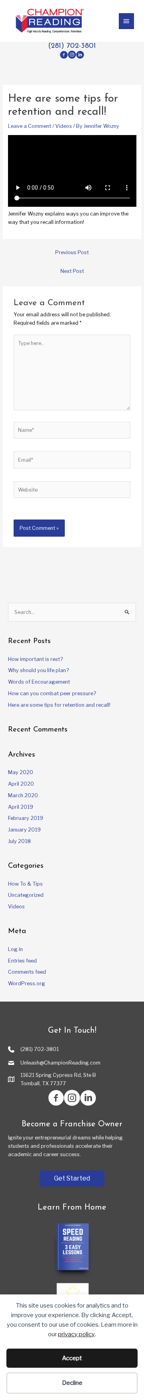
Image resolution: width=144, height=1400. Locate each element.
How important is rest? (35, 659)
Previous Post (72, 252)
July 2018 (19, 841)
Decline (72, 1382)
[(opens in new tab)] (72, 1250)
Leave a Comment (29, 126)
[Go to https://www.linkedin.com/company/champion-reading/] (80, 56)
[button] (72, 1178)
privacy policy (76, 1334)
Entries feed (22, 961)
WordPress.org (26, 983)
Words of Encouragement (39, 682)
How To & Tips (25, 884)
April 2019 (20, 807)
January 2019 (24, 830)
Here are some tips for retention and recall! (59, 705)
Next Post (72, 271)
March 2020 (23, 795)
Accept (72, 1358)
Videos (63, 126)
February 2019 (25, 818)
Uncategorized (26, 895)
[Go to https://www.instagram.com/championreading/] (72, 56)
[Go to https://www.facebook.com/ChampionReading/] (64, 56)
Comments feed (27, 972)
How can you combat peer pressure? (52, 693)
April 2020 (21, 784)
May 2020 (20, 772)
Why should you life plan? (38, 670)
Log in (15, 949)
